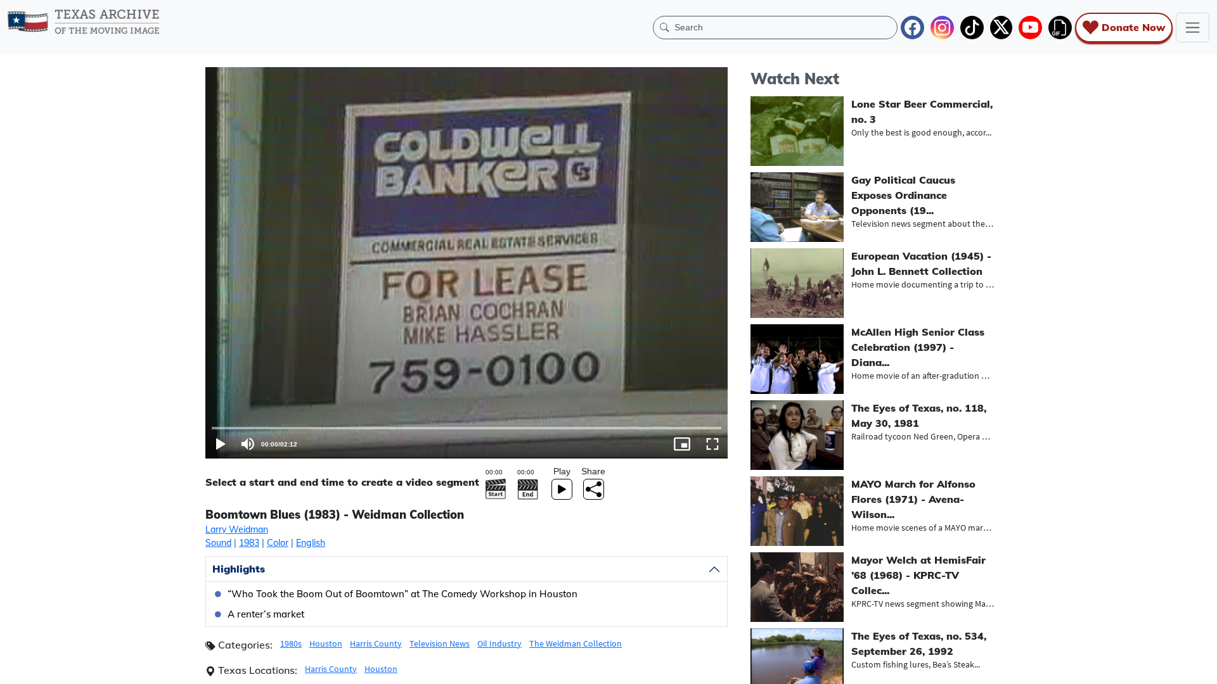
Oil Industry (499, 643)
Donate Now (1133, 27)
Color (277, 542)
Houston (325, 643)
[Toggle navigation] (1192, 27)
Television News (439, 643)
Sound (218, 542)
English (310, 542)
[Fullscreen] (712, 444)
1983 (249, 542)
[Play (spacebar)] (220, 444)
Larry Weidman (236, 529)
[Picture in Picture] (682, 444)
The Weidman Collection (575, 643)
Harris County (376, 643)
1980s (291, 643)
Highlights (238, 568)
